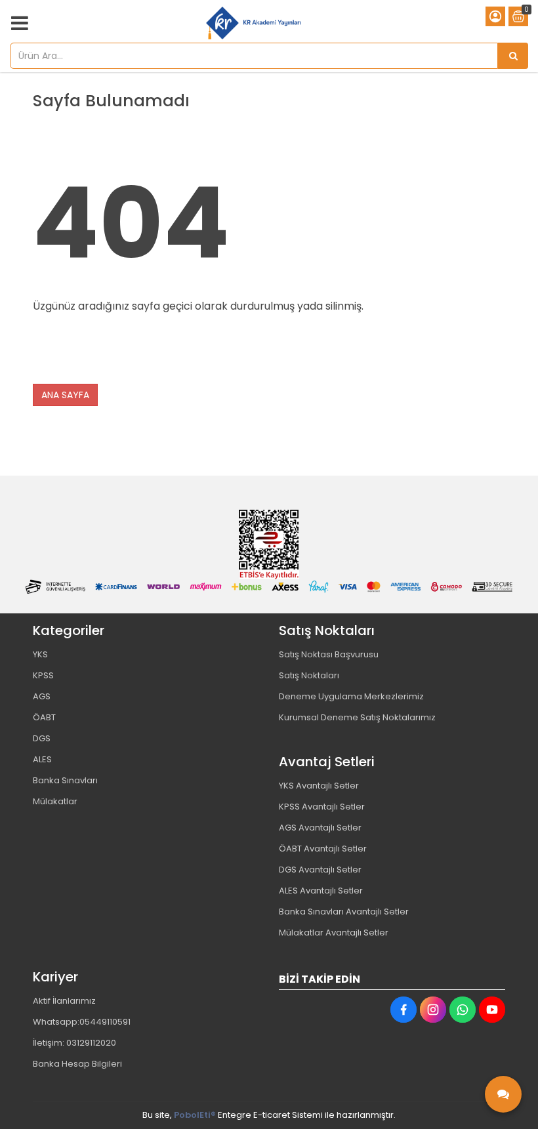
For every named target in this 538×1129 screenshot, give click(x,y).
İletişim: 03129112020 (74, 1043)
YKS (40, 654)
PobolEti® (195, 1115)
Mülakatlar (55, 801)
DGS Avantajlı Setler (320, 869)
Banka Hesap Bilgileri (77, 1063)
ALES (42, 759)
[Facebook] (403, 1009)
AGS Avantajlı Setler (320, 827)
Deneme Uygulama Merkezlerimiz (351, 696)
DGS (42, 738)
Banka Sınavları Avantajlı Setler (344, 911)
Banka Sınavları (65, 780)
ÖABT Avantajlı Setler (323, 848)
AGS (42, 696)
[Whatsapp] (462, 1009)
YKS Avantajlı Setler (319, 785)
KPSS (43, 675)
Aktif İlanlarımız (64, 1001)
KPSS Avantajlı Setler (322, 806)
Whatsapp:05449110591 (82, 1022)
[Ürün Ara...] (513, 56)
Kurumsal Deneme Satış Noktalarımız (357, 717)
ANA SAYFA (65, 394)
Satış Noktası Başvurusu (329, 654)
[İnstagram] (433, 1009)
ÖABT (44, 717)
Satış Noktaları (309, 675)
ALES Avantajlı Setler (321, 890)
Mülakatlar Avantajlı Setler (333, 932)
